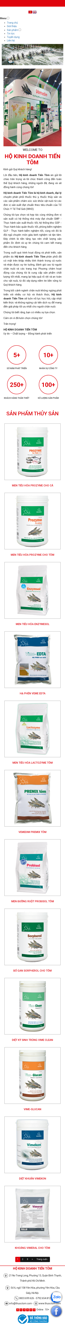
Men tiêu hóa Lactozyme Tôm (32, 762)
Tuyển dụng (13, 37)
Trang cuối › (42, 1259)
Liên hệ (11, 40)
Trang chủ (12, 22)
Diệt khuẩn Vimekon (32, 1178)
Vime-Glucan (32, 1109)
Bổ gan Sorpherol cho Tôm (32, 970)
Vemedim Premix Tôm (32, 832)
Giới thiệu (12, 26)
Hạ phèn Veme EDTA (32, 693)
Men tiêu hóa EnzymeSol (32, 624)
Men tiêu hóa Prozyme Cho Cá (32, 485)
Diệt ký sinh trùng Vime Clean (32, 1040)
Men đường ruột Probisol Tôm (32, 901)
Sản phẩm (12, 30)
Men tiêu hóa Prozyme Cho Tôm (32, 554)
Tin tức (11, 33)
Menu (3, 18)
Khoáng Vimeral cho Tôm (32, 1247)
